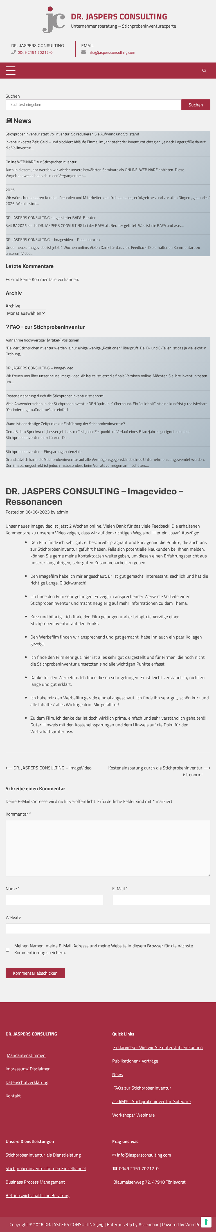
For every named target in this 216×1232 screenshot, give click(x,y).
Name (13, 888)
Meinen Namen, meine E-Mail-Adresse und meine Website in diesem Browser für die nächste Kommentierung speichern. (103, 949)
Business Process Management (35, 1182)
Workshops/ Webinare (133, 1115)
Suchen (13, 96)
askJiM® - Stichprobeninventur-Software (151, 1101)
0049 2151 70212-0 (35, 52)
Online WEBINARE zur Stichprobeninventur (41, 162)
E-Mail (120, 888)
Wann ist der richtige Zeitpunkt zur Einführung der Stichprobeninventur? (65, 424)
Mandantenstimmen (26, 1055)
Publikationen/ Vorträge (135, 1060)
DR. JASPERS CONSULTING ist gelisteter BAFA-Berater (51, 217)
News (117, 1074)
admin (62, 511)
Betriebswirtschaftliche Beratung (37, 1195)
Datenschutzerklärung (27, 1082)
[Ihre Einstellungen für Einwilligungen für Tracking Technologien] (206, 1222)
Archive (13, 305)
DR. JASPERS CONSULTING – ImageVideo (39, 368)
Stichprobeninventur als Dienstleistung (43, 1154)
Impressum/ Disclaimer (28, 1068)
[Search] (204, 70)
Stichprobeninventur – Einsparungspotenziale (44, 451)
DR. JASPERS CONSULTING (119, 16)
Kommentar (18, 814)
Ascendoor (149, 1224)
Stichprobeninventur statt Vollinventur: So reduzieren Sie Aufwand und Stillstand (72, 134)
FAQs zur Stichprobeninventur (142, 1087)
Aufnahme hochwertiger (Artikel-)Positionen (42, 340)
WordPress (195, 1224)
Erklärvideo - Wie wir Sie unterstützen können (158, 1047)
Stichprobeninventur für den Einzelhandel (46, 1168)
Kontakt (13, 1095)
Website (13, 917)
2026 (10, 190)
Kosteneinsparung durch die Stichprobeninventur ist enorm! (55, 396)
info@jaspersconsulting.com (111, 52)
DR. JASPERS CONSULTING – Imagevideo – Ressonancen (53, 239)
